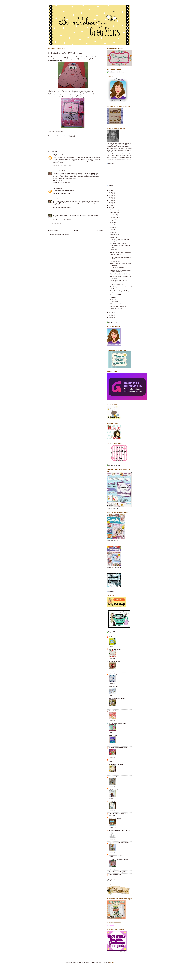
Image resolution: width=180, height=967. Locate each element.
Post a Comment (56, 223)
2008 (110, 317)
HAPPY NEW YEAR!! (116, 308)
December (113, 210)
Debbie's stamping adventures (118, 747)
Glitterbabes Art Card (116, 304)
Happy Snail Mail (115, 261)
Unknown (56, 188)
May (111, 227)
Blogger (111, 962)
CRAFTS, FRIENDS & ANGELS (118, 813)
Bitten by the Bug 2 (115, 661)
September (113, 217)
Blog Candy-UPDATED (116, 254)
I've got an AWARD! (116, 295)
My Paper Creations (115, 649)
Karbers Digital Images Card (118, 306)
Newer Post (53, 230)
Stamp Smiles (113, 735)
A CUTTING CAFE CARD (117, 267)
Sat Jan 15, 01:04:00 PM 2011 (62, 165)
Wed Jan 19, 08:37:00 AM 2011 (62, 207)
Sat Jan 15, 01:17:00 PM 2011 (62, 182)
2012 (110, 205)
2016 (110, 195)
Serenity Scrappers (115, 818)
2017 (110, 193)
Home (76, 230)
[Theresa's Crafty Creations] (119, 367)
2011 (110, 207)
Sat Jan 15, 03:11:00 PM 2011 (61, 193)
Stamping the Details (115, 855)
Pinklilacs (112, 801)
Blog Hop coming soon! (117, 284)
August (112, 220)
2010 (110, 312)
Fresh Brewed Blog (115, 874)
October (113, 215)
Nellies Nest (112, 637)
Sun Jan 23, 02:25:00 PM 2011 (62, 219)
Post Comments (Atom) (63, 234)
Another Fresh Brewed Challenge (120, 274)
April (111, 229)
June (112, 224)
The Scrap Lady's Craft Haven (118, 859)
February (113, 234)
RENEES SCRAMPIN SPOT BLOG (119, 830)
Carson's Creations (115, 710)
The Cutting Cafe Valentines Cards (120, 252)
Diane (54, 213)
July (111, 222)
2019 (110, 190)
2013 (110, 203)
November (113, 212)
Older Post (98, 230)
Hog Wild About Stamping (117, 698)
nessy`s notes (113, 760)
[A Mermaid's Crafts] (127, 400)
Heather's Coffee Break (116, 764)
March (112, 232)
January (113, 237)
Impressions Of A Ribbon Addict (119, 842)
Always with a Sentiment (60, 170)
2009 (110, 315)
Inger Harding (113, 686)
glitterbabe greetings (115, 674)
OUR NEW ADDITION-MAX (118, 243)
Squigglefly (78, 95)
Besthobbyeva (57, 199)
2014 (110, 200)
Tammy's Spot (113, 789)
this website (90, 57)
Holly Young (56, 155)
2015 (110, 198)
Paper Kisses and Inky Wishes (118, 871)
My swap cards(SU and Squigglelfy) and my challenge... (120, 270)
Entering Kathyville (115, 776)
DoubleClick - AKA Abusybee (118, 723)
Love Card (113, 297)
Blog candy (113, 249)
